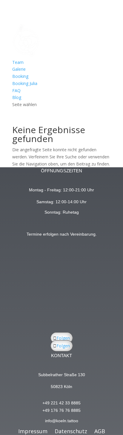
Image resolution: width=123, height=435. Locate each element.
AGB (99, 431)
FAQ (16, 90)
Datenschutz (71, 431)
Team (18, 62)
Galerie (19, 69)
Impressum (32, 431)
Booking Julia (24, 83)
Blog (16, 97)
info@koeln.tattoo (61, 420)
